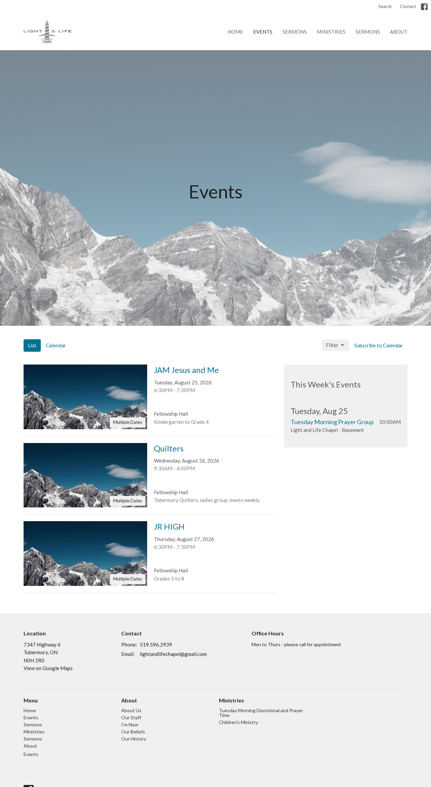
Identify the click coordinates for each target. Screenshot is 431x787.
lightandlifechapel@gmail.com (173, 654)
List (32, 345)
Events (262, 32)
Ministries (331, 32)
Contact (408, 6)
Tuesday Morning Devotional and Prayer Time (261, 712)
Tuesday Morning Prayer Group (332, 422)
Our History (133, 739)
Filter (332, 345)
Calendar (56, 345)
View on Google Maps (48, 668)
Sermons (295, 32)
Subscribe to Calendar (378, 345)
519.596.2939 (156, 644)
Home (235, 32)
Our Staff (131, 717)
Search (385, 6)
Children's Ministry (238, 722)
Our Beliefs (133, 731)
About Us (131, 710)
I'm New (129, 724)
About (398, 32)
